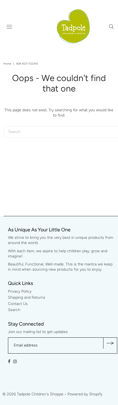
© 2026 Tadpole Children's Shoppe (32, 394)
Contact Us (18, 303)
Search (14, 309)
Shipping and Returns (26, 297)
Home (7, 63)
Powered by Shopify (85, 394)
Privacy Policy (20, 291)
